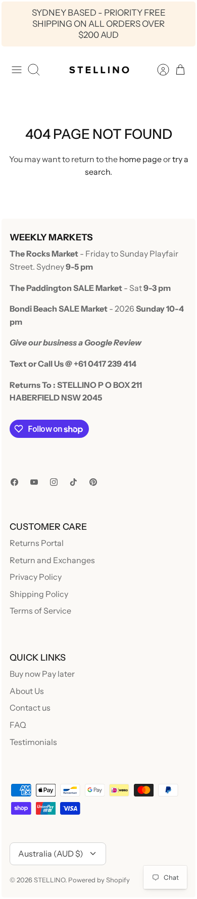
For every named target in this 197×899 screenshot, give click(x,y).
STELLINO (49, 880)
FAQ (18, 725)
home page (140, 159)
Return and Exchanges (52, 560)
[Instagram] (54, 482)
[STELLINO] (98, 70)
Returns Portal (37, 543)
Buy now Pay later (42, 674)
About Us (27, 691)
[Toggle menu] (17, 70)
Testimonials (33, 742)
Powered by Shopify (99, 880)
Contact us (30, 708)
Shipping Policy (39, 594)
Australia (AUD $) (50, 853)
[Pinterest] (93, 482)
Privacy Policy (36, 577)
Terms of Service (40, 611)
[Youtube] (34, 482)
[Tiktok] (73, 482)
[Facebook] (14, 482)
